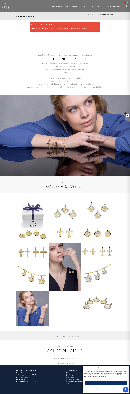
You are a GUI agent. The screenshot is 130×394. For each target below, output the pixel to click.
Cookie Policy (99, 388)
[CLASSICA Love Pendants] (32, 308)
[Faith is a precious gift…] (32, 221)
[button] (126, 368)
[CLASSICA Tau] (65, 233)
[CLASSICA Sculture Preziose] (65, 267)
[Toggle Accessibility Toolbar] (126, 390)
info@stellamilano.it (21, 379)
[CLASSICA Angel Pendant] (32, 276)
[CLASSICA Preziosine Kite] (97, 211)
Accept (106, 382)
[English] (125, 2)
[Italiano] (127, 2)
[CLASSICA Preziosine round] (97, 233)
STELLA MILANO (91, 15)
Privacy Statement (111, 388)
